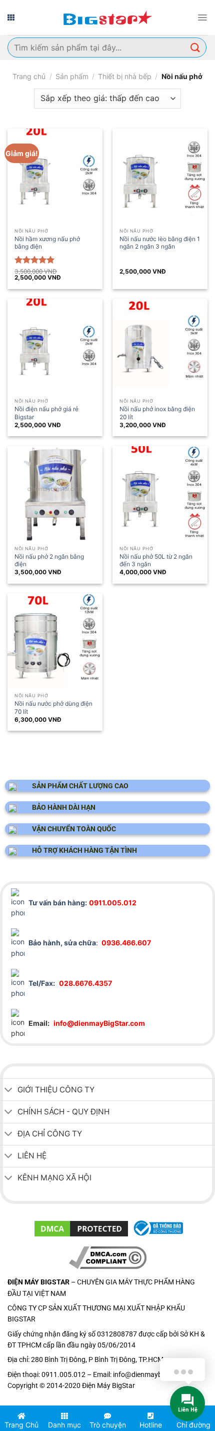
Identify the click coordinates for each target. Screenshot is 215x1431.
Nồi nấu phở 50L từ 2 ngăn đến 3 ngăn (156, 560)
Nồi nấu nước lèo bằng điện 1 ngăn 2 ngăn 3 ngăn (160, 242)
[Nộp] (196, 47)
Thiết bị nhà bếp (125, 76)
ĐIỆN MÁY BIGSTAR (37, 1401)
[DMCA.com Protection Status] (81, 1228)
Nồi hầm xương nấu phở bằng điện (47, 242)
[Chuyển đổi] (8, 1090)
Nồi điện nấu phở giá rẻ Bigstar (46, 412)
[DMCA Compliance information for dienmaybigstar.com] (107, 1256)
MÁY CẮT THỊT (90, 1401)
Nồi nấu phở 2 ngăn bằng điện (49, 560)
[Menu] (202, 17)
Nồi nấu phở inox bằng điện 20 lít (157, 412)
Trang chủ (29, 76)
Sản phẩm (72, 76)
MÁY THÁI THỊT (138, 1401)
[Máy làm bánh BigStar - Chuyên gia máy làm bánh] (107, 17)
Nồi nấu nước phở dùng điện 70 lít (53, 707)
